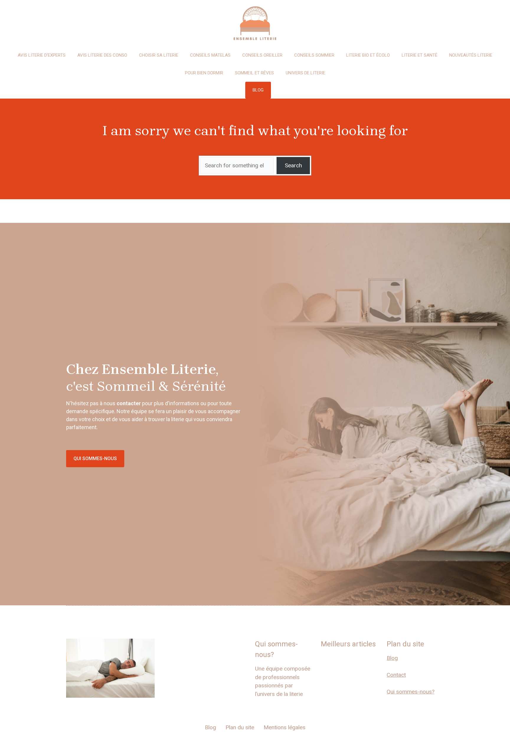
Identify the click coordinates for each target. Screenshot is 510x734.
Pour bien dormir (204, 73)
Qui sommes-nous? (410, 691)
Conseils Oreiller (262, 55)
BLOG (258, 90)
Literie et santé (419, 55)
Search (293, 165)
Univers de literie (305, 73)
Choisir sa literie (158, 55)
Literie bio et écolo (368, 55)
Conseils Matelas (210, 55)
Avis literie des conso (102, 55)
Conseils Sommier (314, 55)
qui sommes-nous (95, 458)
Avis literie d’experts (42, 55)
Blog (392, 658)
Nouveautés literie (470, 55)
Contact (396, 674)
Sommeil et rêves (254, 73)
